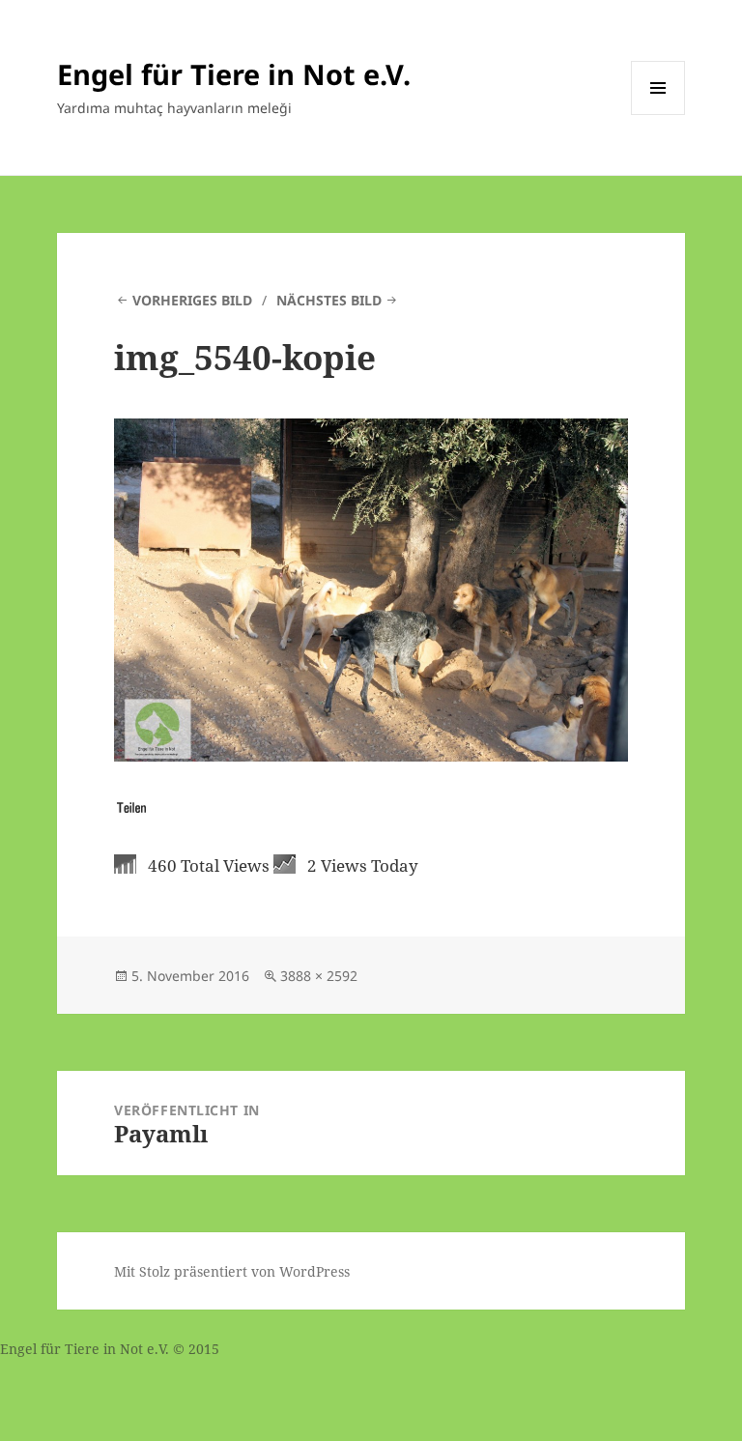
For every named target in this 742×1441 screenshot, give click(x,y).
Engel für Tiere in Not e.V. (234, 74)
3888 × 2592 (318, 975)
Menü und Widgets (658, 114)
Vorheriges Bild (192, 300)
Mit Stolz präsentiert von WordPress (232, 1271)
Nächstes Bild (329, 300)
